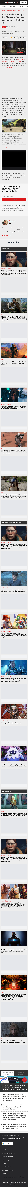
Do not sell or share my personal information (13, 1177)
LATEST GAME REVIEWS (20, 1073)
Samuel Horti (11, 26)
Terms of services (20, 204)
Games (3, 10)
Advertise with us (6, 1167)
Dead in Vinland (21, 10)
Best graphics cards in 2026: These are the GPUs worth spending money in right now (15, 1107)
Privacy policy (5, 1160)
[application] (14, 158)
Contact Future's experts (8, 1153)
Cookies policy (5, 1163)
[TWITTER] (10, 223)
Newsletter (23, 37)
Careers (4, 1173)
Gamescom (12, 6)
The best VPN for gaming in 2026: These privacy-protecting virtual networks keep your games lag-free (15, 1087)
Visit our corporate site (14, 1138)
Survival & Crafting (11, 10)
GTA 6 (21, 6)
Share (5, 37)
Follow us (15, 37)
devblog (4, 147)
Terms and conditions (7, 1156)
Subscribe (23, 2)
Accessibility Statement (8, 1170)
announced (8, 67)
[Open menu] (3, 2)
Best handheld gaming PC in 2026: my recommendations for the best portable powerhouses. (14, 1126)
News (3, 27)
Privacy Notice (22, 205)
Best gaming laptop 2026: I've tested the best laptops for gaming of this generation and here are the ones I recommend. (14, 1117)
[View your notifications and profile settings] (14, 2)
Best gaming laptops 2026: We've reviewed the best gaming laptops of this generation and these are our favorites (14, 1097)
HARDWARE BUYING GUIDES (7, 1073)
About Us (4, 1150)
